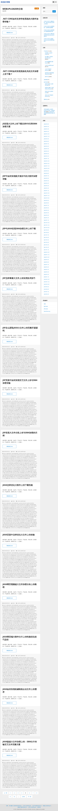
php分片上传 (19, 52)
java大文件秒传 (11, 46)
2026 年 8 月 (46, 124)
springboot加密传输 (16, 56)
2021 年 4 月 (46, 242)
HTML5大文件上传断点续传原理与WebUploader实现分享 (49, 35)
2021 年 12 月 (46, 222)
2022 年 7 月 (46, 205)
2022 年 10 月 (46, 198)
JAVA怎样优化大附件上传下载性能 (18, 485)
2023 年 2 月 (46, 188)
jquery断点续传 (19, 48)
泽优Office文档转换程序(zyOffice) (49, 73)
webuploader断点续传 (9, 61)
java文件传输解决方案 (18, 46)
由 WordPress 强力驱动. (27, 809)
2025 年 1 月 (46, 158)
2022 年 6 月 (46, 207)
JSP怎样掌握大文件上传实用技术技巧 (19, 278)
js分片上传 (8, 50)
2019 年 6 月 (46, 294)
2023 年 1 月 (46, 190)
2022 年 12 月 (46, 193)
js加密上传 (12, 50)
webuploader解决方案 (25, 61)
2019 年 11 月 (46, 281)
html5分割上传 (7, 43)
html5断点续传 (12, 45)
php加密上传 (24, 52)
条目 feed (46, 306)
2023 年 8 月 (46, 173)
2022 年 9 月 (46, 200)
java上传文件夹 (24, 45)
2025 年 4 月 (46, 151)
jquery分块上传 (32, 46)
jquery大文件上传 (12, 48)
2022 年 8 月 (46, 203)
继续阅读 (11, 32)
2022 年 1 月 (46, 220)
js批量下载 (22, 50)
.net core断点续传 (7, 39)
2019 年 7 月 (46, 291)
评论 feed (46, 308)
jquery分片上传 (5, 48)
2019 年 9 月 (46, 286)
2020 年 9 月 (46, 259)
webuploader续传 (17, 61)
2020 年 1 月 (46, 276)
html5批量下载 (5, 45)
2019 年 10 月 (46, 284)
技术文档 (46, 82)
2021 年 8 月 (46, 232)
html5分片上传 (19, 43)
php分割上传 (8, 52)
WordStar (33, 809)
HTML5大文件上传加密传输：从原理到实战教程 (49, 27)
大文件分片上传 (14, 64)
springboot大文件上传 (25, 56)
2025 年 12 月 (46, 134)
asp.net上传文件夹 (30, 39)
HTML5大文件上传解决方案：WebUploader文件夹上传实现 (49, 22)
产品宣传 (46, 51)
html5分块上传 (13, 43)
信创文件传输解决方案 (10, 63)
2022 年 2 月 (46, 217)
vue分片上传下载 (16, 58)
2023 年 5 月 (46, 180)
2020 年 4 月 (46, 272)
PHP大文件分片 (10, 53)
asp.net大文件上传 (6, 41)
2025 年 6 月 (46, 146)
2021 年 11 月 (46, 225)
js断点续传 (31, 50)
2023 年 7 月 (46, 175)
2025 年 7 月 (46, 143)
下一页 (29, 796)
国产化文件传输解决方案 (29, 63)
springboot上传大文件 (20, 54)
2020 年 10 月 (46, 257)
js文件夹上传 (26, 50)
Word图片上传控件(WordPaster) (49, 57)
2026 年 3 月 (46, 131)
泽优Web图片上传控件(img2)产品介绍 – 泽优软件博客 (49, 110)
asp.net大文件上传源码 (24, 41)
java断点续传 (25, 46)
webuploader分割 (12, 60)
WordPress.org (47, 311)
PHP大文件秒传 (24, 53)
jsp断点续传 (26, 49)
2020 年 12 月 (46, 252)
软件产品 (47, 76)
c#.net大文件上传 (6, 42)
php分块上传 (14, 52)
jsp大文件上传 (21, 49)
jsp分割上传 (30, 48)
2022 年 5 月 (46, 210)
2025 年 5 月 (46, 148)
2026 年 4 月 (46, 129)
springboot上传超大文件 (7, 56)
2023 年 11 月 (46, 166)
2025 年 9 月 (46, 138)
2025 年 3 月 (46, 153)
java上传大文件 (18, 45)
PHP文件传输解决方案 (32, 53)
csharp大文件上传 (20, 42)
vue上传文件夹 (22, 57)
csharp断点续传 (27, 42)
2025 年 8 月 (46, 141)
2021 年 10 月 (46, 227)
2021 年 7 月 (46, 235)
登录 (45, 304)
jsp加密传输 (11, 49)
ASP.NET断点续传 (32, 41)
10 (15, 797)
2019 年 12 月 (46, 279)
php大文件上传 (30, 52)
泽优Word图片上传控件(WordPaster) (49, 88)
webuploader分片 (27, 60)
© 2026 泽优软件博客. (18, 809)
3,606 (23, 797)
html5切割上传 (25, 43)
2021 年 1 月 (46, 249)
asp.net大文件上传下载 (14, 41)
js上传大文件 (31, 49)
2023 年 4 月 (46, 183)
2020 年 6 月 (46, 267)
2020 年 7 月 (46, 264)
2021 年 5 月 (46, 240)
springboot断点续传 (8, 57)
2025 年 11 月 (46, 136)
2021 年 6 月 (46, 237)
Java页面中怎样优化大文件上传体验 (19, 534)
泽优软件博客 (5, 2)
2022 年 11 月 (46, 195)
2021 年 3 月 (46, 244)
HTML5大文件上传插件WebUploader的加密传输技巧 (49, 40)
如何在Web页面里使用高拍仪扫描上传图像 (49, 113)
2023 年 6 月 (46, 178)
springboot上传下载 (12, 54)
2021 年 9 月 (46, 230)
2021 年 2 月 (46, 247)
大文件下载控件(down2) (48, 69)
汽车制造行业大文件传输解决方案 (23, 64)
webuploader (6, 60)
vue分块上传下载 (9, 58)
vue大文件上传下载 (28, 58)
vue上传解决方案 (28, 57)
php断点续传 (5, 54)
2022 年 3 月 (46, 215)
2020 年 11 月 (46, 254)
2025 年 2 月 (46, 156)
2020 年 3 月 (46, 274)
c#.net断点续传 (13, 42)
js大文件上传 (16, 50)
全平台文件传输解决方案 (20, 63)
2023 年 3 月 (46, 185)
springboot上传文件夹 (29, 54)
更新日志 (46, 99)
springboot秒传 (16, 57)
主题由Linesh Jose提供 (40, 809)
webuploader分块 (20, 60)
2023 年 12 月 (46, 163)
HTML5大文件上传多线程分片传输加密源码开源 (49, 30)
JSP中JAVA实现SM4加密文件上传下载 (19, 228)
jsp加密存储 (16, 49)
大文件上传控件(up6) (21, 37)
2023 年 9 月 (46, 170)
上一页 (5, 793)
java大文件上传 (30, 45)
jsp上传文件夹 (25, 48)
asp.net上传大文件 (22, 39)
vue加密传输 (22, 58)
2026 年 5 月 (46, 126)
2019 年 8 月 (46, 289)
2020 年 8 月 (46, 262)
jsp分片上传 (6, 49)
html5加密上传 (32, 43)
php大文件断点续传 (17, 53)
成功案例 (46, 79)
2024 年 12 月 (46, 161)
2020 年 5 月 (46, 269)
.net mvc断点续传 (14, 39)
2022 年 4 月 (46, 212)
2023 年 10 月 (46, 168)
